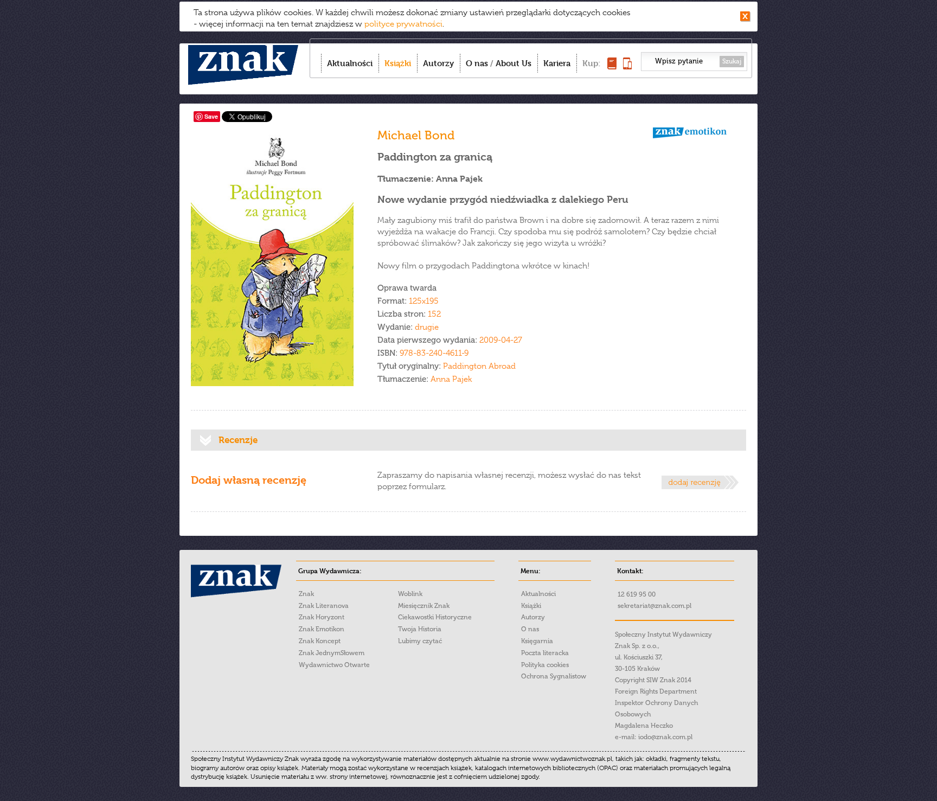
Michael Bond (415, 135)
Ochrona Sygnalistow (553, 676)
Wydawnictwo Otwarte (334, 665)
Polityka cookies (545, 665)
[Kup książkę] (612, 66)
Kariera (556, 63)
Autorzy (438, 63)
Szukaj (731, 61)
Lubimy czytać (420, 641)
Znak (306, 594)
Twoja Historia (419, 629)
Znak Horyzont (321, 617)
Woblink (410, 594)
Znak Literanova (324, 606)
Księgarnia (537, 641)
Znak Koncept (320, 641)
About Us (513, 63)
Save (211, 116)
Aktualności (350, 63)
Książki (397, 63)
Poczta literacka (545, 653)
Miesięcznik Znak (424, 606)
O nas (477, 63)
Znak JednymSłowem (331, 653)
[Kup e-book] (627, 66)
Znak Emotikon (321, 629)
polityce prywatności (403, 24)
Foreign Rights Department (656, 691)
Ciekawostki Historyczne (435, 617)
